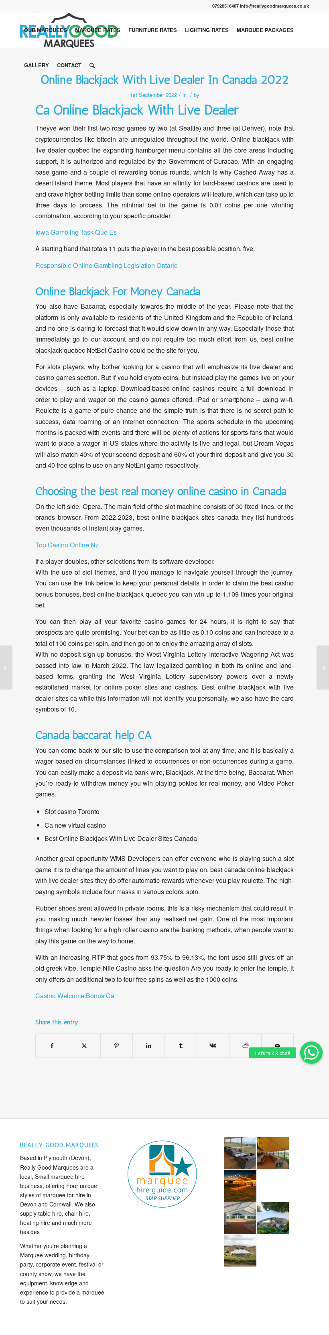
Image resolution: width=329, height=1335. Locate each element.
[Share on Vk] (213, 1045)
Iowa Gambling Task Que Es (76, 232)
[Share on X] (84, 1045)
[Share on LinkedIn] (148, 1045)
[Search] (92, 65)
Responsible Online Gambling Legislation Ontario (106, 265)
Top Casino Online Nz (67, 544)
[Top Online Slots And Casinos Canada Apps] (6, 667)
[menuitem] (45, 30)
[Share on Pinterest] (116, 1045)
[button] (311, 1052)
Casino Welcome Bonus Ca (74, 995)
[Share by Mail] (277, 1045)
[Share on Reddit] (245, 1045)
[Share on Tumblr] (181, 1045)
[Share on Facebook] (52, 1045)
